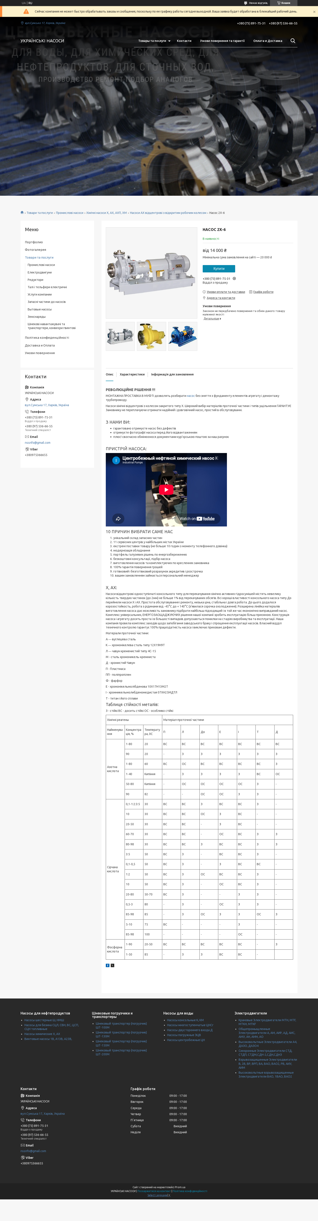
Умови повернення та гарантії (222, 41)
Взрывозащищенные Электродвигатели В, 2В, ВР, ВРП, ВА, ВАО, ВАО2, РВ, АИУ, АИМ (268, 1063)
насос (191, 395)
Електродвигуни (40, 272)
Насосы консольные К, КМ (185, 1020)
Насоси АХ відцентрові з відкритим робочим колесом (168, 213)
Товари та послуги (40, 213)
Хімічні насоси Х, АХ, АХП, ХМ (106, 213)
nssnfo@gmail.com (37, 442)
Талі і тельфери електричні (47, 287)
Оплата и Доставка (267, 41)
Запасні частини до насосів (47, 302)
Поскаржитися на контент (154, 1191)
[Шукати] (292, 41)
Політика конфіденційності (190, 1191)
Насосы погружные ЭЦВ (184, 1035)
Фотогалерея (35, 249)
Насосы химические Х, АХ (42, 1034)
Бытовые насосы (40, 309)
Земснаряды (37, 316)
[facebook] (107, 966)
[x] (112, 966)
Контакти (184, 41)
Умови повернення (40, 353)
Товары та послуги (152, 41)
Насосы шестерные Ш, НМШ (44, 1020)
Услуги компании (40, 294)
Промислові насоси (69, 213)
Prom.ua (180, 1187)
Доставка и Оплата (40, 345)
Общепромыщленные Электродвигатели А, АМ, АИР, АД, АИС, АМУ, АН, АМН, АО (267, 1032)
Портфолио (34, 242)
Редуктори (35, 279)
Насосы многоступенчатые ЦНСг (190, 1025)
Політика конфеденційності (47, 337)
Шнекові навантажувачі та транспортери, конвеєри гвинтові (52, 326)
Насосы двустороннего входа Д (190, 1030)
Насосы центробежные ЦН (186, 1040)
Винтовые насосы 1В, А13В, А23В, (48, 1039)
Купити (219, 268)
